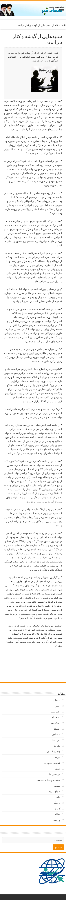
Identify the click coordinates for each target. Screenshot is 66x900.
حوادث (57, 757)
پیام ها (57, 745)
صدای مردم (54, 791)
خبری (57, 768)
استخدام (56, 717)
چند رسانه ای (53, 751)
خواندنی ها (54, 774)
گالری (57, 808)
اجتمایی (56, 700)
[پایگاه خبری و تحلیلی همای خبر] (33, 9)
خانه (60, 25)
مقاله (57, 814)
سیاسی (56, 785)
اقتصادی (56, 734)
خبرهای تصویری (52, 763)
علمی (57, 797)
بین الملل (55, 740)
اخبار (54, 25)
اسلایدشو (55, 723)
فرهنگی (56, 803)
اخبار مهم (55, 711)
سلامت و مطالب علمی (48, 780)
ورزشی (56, 820)
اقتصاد (57, 728)
